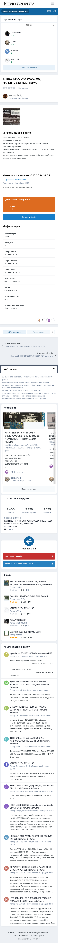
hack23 (8, 445)
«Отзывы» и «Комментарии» (19, 564)
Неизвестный (17, 33)
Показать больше (29, 68)
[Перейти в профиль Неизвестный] (7, 33)
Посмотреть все (29, 489)
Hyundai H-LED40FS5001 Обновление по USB (31, 653)
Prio (17, 656)
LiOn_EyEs (20, 599)
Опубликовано (34, 656)
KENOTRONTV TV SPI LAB (22, 608)
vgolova (14, 50)
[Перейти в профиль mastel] (6, 683)
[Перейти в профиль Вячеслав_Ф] (6, 764)
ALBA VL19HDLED (18, 620)
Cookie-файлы (38, 935)
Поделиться (15, 332)
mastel (19, 690)
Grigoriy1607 (21, 842)
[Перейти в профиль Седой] (6, 708)
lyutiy (20, 95)
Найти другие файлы (18, 98)
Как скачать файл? (14, 556)
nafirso (19, 635)
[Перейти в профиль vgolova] (7, 51)
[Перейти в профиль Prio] (6, 654)
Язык (10, 932)
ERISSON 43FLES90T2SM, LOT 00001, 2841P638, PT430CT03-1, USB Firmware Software (28, 710)
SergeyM (20, 791)
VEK (51, 442)
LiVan (13, 41)
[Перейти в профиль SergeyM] (6, 786)
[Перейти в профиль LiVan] (7, 42)
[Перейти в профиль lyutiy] (5, 96)
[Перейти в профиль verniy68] (7, 60)
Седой (19, 715)
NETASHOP (20, 873)
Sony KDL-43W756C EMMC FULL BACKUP (29, 596)
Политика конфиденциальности (32, 932)
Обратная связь (21, 935)
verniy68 (15, 59)
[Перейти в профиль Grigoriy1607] (6, 837)
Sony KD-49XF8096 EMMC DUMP (25, 632)
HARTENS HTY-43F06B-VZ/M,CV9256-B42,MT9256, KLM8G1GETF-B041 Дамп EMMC (22, 437)
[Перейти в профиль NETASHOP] (6, 868)
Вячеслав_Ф (21, 766)
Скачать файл (29, 217)
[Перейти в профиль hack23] (6, 739)
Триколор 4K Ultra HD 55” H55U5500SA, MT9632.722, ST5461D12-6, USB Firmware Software (29, 685)
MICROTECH (21, 623)
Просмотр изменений (15, 179)
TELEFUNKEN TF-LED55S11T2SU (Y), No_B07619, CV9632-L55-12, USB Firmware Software (30, 741)
